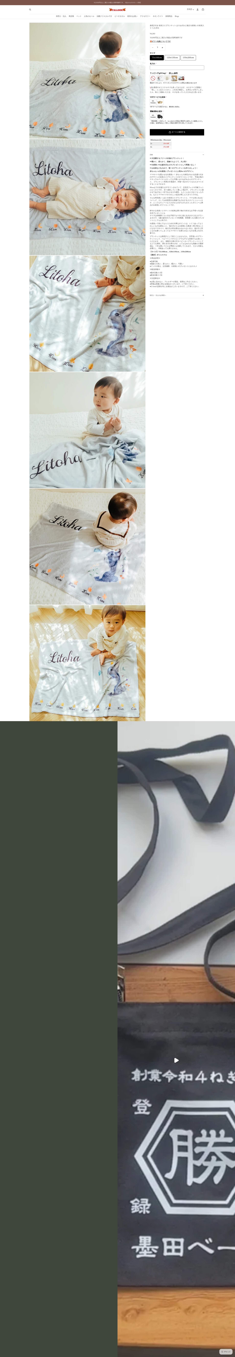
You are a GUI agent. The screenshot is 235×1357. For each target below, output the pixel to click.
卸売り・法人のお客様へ (158, 295)
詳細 (151, 155)
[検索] (30, 9)
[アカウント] (197, 9)
